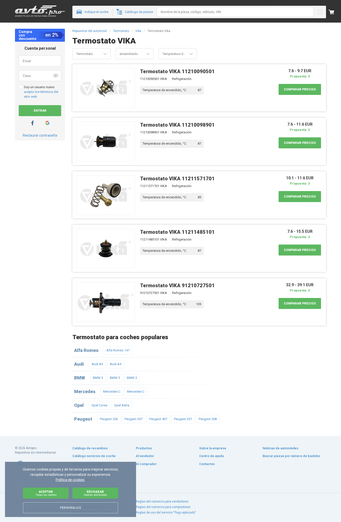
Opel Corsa (99, 405)
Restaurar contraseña (40, 135)
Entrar (40, 110)
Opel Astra (121, 405)
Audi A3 (97, 364)
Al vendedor (145, 456)
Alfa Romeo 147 (118, 350)
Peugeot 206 (109, 419)
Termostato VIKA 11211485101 (177, 232)
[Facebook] (32, 123)
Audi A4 (115, 364)
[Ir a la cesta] (335, 12)
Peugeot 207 (183, 419)
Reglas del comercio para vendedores (162, 501)
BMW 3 (98, 378)
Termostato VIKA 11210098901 (177, 125)
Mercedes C (111, 391)
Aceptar (46, 493)
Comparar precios (300, 89)
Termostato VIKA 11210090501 (177, 71)
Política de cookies (70, 480)
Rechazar (95, 493)
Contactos (207, 464)
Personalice (70, 508)
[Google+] (47, 123)
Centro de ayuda (211, 456)
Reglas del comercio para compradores (163, 507)
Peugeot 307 (134, 419)
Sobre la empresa (212, 448)
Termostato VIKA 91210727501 (177, 285)
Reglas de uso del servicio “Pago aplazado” (166, 512)
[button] (105, 53)
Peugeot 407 (158, 419)
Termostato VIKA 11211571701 (177, 179)
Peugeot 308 (208, 419)
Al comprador (146, 464)
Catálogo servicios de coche (94, 456)
